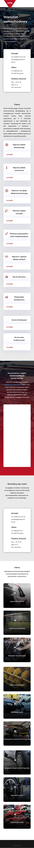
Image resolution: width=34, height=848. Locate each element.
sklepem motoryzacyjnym (12, 385)
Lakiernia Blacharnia (17, 601)
